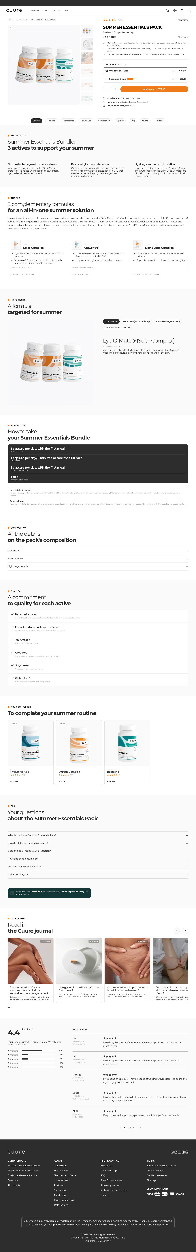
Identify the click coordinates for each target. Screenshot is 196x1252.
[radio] (145, 70)
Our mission (60, 1165)
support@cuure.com (72, 892)
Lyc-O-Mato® (111, 321)
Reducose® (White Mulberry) (136, 321)
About (67, 10)
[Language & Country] (175, 10)
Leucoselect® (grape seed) (167, 321)
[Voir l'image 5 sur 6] (87, 85)
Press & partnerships (111, 1180)
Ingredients (68, 121)
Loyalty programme (64, 1200)
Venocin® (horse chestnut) (117, 327)
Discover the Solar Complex (22, 274)
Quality (120, 121)
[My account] (189, 10)
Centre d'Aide (36, 892)
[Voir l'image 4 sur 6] (87, 71)
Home (11, 20)
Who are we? (61, 1170)
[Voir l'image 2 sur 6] (87, 44)
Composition (104, 121)
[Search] (167, 10)
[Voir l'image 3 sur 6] (87, 58)
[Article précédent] (177, 931)
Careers (104, 1195)
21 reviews (183, 20)
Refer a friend (61, 1205)
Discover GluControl (81, 274)
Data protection (155, 1170)
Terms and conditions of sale (162, 1165)
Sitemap (151, 1180)
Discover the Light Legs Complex (146, 274)
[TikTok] (175, 1152)
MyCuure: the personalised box (24, 1165)
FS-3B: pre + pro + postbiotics (23, 1170)
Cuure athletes (62, 1180)
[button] (31, 753)
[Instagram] (172, 1152)
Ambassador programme (113, 1190)
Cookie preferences (157, 1175)
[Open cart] (182, 10)
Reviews (159, 121)
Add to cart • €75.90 (154, 89)
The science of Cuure (65, 1175)
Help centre (106, 1165)
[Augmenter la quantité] (115, 89)
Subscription (60, 1190)
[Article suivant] (185, 931)
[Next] (140, 1127)
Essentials (13, 1180)
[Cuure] (16, 1152)
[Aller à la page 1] (9, 1007)
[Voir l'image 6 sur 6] (87, 98)
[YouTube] (179, 1152)
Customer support (110, 1170)
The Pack (51, 121)
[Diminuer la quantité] (107, 89)
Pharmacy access (109, 1185)
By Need (35, 10)
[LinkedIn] (186, 1152)
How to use (86, 121)
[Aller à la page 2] (11, 1007)
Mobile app (60, 1195)
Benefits (36, 121)
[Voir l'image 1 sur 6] (87, 31)
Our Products (52, 10)
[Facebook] (183, 1152)
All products (14, 1185)
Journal (145, 121)
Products (22, 20)
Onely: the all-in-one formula (22, 1175)
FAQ (133, 121)
